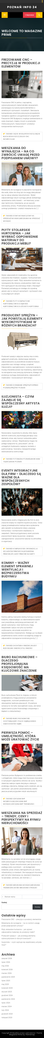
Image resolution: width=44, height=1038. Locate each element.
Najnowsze (30, 15)
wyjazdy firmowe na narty (23, 554)
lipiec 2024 (6, 1003)
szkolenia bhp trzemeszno (22, 804)
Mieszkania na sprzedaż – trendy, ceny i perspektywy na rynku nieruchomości (22, 818)
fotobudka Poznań (21, 459)
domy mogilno (19, 216)
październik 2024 (8, 999)
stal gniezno (27, 648)
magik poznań (15, 461)
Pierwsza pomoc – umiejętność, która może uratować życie (20, 736)
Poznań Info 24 (22, 7)
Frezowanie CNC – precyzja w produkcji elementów (21, 63)
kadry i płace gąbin (20, 721)
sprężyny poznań (17, 388)
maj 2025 (5, 984)
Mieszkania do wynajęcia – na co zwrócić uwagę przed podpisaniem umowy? (21, 153)
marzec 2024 (7, 1006)
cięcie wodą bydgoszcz (23, 134)
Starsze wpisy (10, 897)
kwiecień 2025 (7, 988)
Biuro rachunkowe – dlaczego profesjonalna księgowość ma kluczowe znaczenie (20, 664)
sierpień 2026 (7, 958)
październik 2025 (8, 977)
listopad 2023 (7, 1018)
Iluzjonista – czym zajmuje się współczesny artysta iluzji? (21, 401)
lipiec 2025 (6, 981)
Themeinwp (30, 1035)
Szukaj (4, 902)
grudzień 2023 (7, 1014)
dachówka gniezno (21, 645)
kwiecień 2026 (7, 970)
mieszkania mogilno (21, 885)
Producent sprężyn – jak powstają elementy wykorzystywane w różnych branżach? (22, 320)
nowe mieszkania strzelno (25, 888)
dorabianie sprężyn (21, 385)
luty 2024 (5, 1010)
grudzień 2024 (7, 995)
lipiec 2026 (6, 962)
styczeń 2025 (7, 992)
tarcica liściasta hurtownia (26, 306)
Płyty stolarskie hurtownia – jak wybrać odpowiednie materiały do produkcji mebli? (20, 237)
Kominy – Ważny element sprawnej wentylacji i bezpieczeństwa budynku (17, 570)
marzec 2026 (7, 973)
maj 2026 (5, 966)
